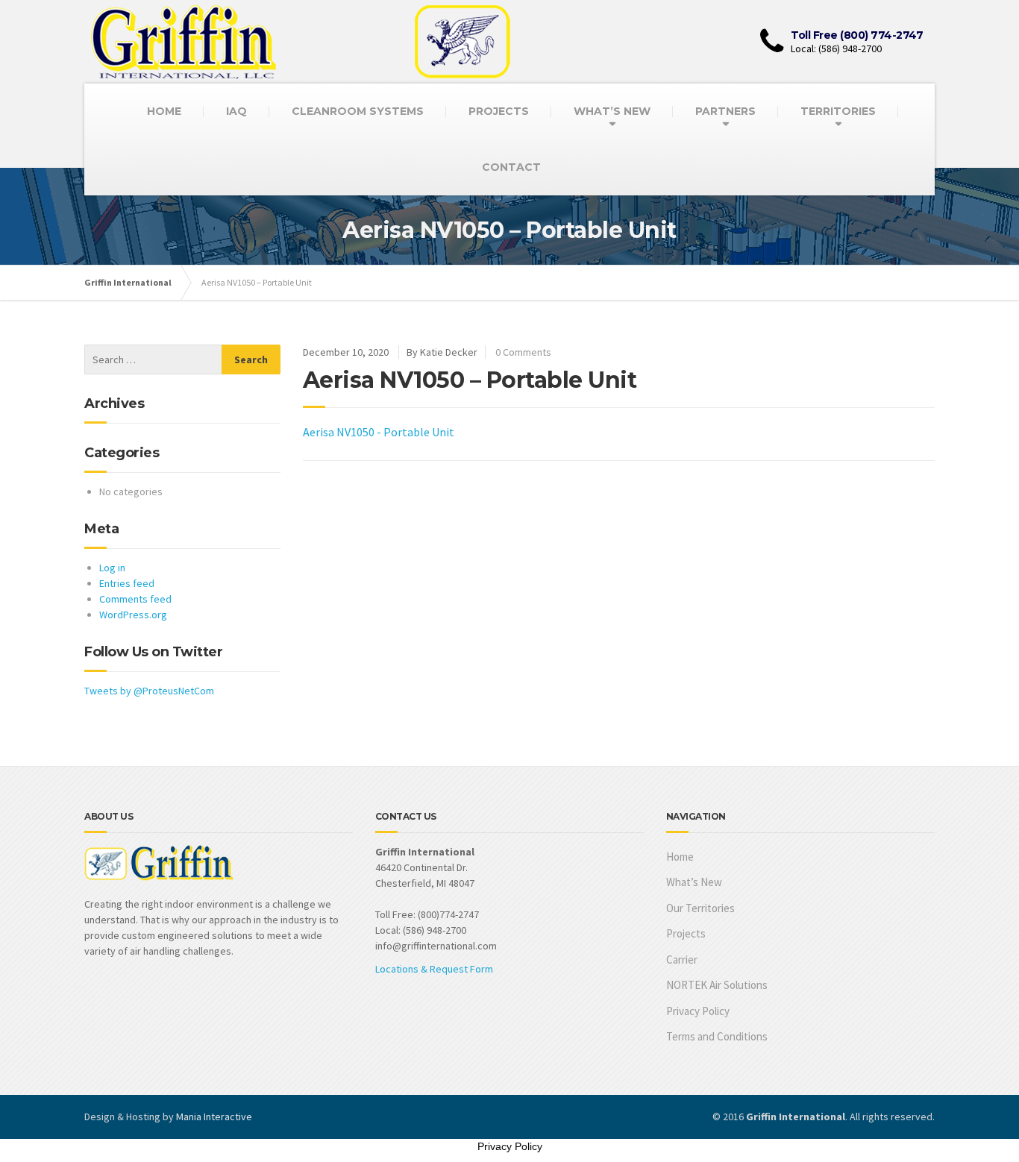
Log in (112, 567)
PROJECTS (498, 111)
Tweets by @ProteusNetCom (149, 690)
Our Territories (700, 908)
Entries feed (126, 583)
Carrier (681, 959)
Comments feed (135, 599)
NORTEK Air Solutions (717, 985)
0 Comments (523, 352)
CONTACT (511, 167)
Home (680, 856)
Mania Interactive (214, 1116)
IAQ (236, 111)
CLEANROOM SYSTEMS (358, 111)
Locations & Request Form (434, 969)
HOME (164, 111)
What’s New (694, 882)
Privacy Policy (698, 1011)
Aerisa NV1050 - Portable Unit (378, 431)
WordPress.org (133, 614)
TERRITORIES (838, 111)
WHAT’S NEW (612, 111)
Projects (686, 933)
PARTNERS (725, 111)
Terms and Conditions (717, 1036)
